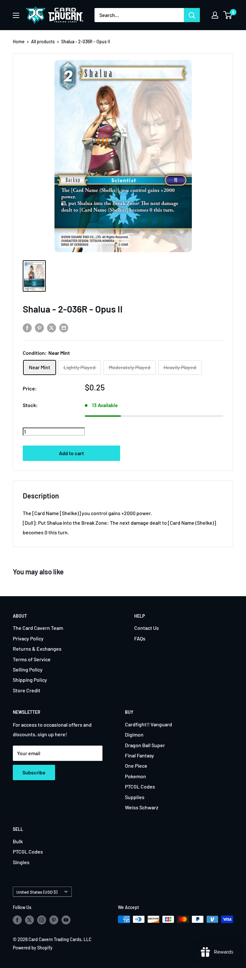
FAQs (139, 638)
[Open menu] (16, 15)
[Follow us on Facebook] (17, 919)
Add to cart (71, 453)
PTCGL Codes (140, 786)
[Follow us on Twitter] (29, 919)
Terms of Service (32, 659)
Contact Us (146, 628)
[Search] (192, 15)
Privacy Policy (28, 638)
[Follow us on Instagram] (41, 919)
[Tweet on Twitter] (51, 327)
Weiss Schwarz (141, 807)
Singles (21, 862)
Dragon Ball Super (145, 745)
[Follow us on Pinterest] (53, 919)
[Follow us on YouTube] (66, 919)
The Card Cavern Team (38, 628)
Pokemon (135, 776)
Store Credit (26, 690)
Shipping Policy (30, 680)
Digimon (134, 734)
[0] (228, 15)
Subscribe (33, 772)
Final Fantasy (139, 755)
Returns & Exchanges (37, 649)
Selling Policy (28, 669)
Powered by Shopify (33, 947)
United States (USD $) (36, 892)
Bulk (18, 841)
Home (19, 41)
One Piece (136, 766)
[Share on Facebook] (27, 327)
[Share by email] (63, 327)
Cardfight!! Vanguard (148, 724)
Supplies (134, 797)
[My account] (215, 15)
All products (43, 41)
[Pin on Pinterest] (39, 327)
